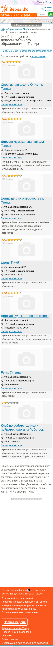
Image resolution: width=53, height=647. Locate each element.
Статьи (15, 14)
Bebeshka (18, 9)
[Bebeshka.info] (3, 29)
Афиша (5, 14)
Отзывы (25, 14)
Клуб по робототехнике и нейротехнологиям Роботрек (22, 427)
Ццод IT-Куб (10, 262)
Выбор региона (10, 639)
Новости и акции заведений (17, 632)
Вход (49, 2)
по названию (38, 56)
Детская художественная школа (25, 316)
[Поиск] (50, 14)
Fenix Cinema (11, 372)
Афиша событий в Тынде (15, 628)
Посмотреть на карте (11, 104)
